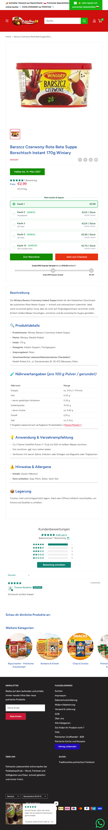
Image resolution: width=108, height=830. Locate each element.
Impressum (60, 695)
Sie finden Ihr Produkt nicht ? (69, 727)
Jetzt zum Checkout (76, 257)
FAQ (57, 732)
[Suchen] (84, 21)
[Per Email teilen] (96, 159)
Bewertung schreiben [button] (54, 564)
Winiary (14, 160)
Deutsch (10, 796)
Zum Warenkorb (31, 257)
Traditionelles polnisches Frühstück (76, 762)
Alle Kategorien (62, 723)
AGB (57, 714)
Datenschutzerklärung (66, 700)
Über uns (59, 718)
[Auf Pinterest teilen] (85, 159)
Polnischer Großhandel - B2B (69, 736)
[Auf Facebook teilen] (80, 159)
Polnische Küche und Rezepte (70, 741)
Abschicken (16, 716)
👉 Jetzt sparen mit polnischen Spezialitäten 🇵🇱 (85, 5)
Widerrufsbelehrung (65, 704)
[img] (14, 583)
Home (8, 37)
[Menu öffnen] (7, 21)
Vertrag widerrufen (67, 746)
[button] (17, 180)
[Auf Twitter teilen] (91, 159)
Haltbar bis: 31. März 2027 (27, 171)
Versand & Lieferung (65, 709)
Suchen (59, 691)
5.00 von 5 (61, 535)
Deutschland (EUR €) (32, 796)
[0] (100, 20)
